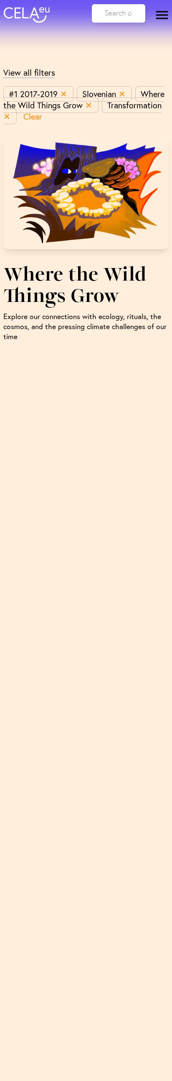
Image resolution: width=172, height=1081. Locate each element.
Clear (32, 116)
